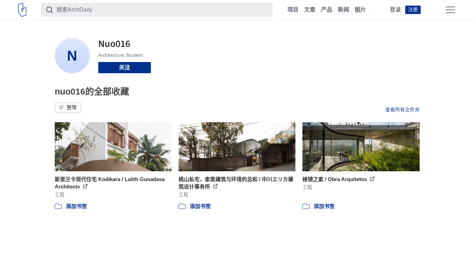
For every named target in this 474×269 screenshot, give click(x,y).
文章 (309, 10)
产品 (326, 10)
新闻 (343, 10)
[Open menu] (450, 9)
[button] (68, 107)
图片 (360, 10)
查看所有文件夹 (402, 109)
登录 (395, 10)
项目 (293, 10)
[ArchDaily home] (22, 10)
